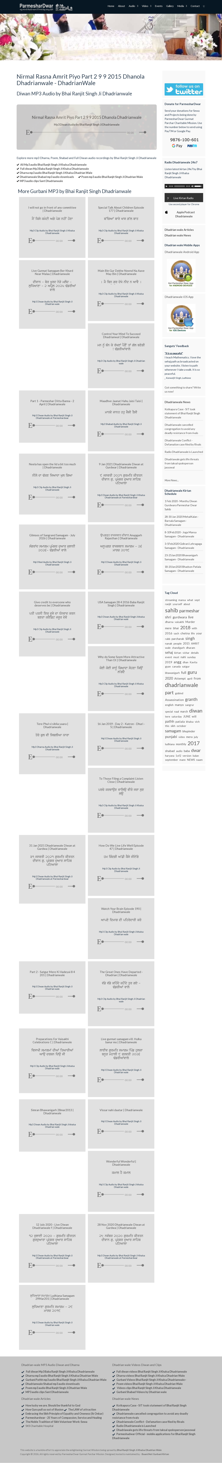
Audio (132, 6)
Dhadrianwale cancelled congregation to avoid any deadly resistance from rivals (181, 429)
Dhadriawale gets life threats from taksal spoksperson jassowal (182, 463)
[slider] (143, 132)
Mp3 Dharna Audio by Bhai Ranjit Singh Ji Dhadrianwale (52, 748)
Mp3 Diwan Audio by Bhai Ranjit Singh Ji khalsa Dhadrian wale (121, 618)
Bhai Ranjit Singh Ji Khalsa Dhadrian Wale (139, 1450)
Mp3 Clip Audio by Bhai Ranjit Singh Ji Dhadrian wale (121, 362)
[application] (87, 131)
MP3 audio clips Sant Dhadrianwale (41, 181)
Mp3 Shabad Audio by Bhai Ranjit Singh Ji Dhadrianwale (121, 425)
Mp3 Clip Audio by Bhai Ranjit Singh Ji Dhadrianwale (52, 488)
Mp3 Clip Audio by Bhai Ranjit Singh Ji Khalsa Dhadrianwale (52, 231)
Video (145, 6)
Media (180, 6)
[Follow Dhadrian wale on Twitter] (194, 1450)
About (121, 6)
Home (111, 6)
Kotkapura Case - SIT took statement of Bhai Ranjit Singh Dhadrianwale (182, 413)
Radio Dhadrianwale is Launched (184, 451)
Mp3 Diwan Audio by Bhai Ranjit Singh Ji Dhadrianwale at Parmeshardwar (52, 416)
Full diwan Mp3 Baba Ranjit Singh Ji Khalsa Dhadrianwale (54, 168)
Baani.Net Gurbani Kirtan (155, 1454)
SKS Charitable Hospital (39, 1425)
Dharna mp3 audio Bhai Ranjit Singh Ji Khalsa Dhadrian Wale (56, 172)
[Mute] (136, 132)
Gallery (170, 6)
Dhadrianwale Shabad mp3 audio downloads (47, 177)
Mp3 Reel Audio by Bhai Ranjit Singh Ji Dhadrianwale (52, 563)
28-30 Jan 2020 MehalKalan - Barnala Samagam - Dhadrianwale (182, 520)
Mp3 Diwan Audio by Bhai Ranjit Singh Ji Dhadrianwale (121, 563)
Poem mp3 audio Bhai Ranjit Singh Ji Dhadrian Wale (112, 177)
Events (158, 6)
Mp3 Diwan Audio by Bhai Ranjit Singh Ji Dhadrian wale (52, 302)
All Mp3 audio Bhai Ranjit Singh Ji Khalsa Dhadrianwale (53, 164)
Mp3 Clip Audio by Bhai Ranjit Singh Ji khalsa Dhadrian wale (121, 933)
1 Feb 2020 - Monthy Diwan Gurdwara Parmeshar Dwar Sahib (181, 505)
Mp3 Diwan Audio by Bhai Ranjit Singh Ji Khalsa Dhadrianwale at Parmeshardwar (121, 496)
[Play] (28, 132)
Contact (195, 6)
